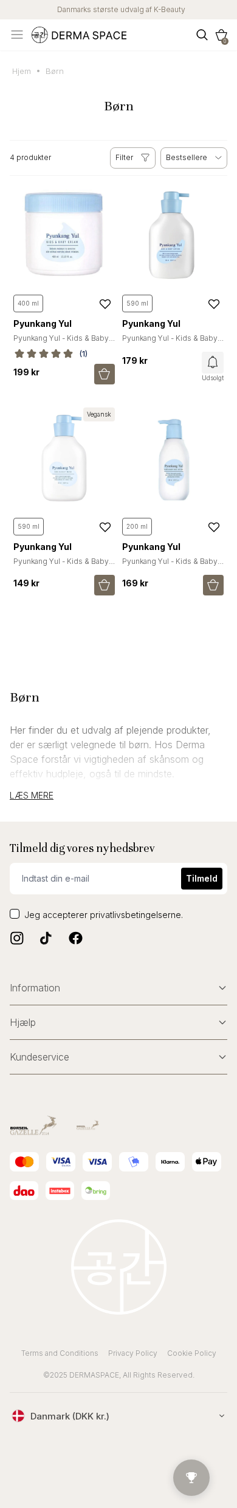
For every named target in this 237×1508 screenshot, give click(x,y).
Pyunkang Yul (42, 323)
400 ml (28, 303)
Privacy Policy (132, 1353)
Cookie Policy (191, 1353)
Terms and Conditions (59, 1353)
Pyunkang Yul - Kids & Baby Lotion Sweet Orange (170, 342)
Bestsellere (186, 157)
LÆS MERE (31, 795)
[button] (221, 35)
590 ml (137, 303)
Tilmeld (202, 878)
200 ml (137, 526)
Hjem (21, 71)
